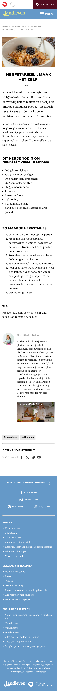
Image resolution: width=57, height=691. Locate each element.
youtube (44, 506)
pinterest (18, 506)
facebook (31, 492)
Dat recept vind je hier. (24, 316)
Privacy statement (35, 668)
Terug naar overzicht (20, 450)
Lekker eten (18, 26)
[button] (45, 4)
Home (5, 26)
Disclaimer (21, 668)
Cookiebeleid (27, 671)
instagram (31, 499)
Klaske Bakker (32, 335)
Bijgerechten (35, 26)
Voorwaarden (40, 671)
